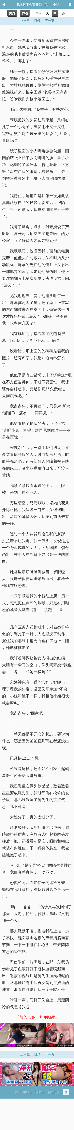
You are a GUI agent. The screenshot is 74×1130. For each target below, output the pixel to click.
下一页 (49, 20)
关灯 (12, 13)
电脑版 (27, 1092)
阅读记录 (53, 1092)
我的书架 (39, 1092)
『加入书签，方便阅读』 (37, 1017)
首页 (18, 1092)
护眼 (25, 13)
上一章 (25, 20)
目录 (37, 20)
